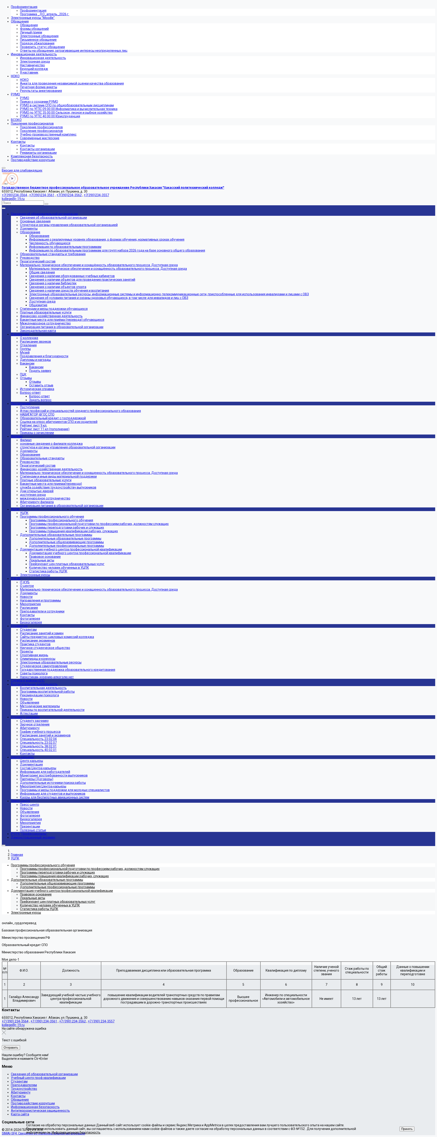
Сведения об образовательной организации (44, 1074)
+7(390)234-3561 (41, 195)
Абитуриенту (20, 1092)
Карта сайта (20, 1114)
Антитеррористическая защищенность (40, 1110)
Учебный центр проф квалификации (38, 1078)
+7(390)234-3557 (96, 195)
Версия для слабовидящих (22, 170)
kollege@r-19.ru (13, 199)
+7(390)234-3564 (14, 195)
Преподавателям (24, 1085)
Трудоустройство (24, 1089)
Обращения (20, 1099)
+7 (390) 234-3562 (72, 1021)
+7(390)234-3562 (69, 195)
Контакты (18, 1096)
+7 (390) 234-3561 (43, 1021)
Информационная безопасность (35, 1107)
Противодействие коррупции (33, 1103)
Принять (407, 1129)
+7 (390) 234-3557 (101, 1021)
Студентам (19, 1081)
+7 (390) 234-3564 (15, 1021)
